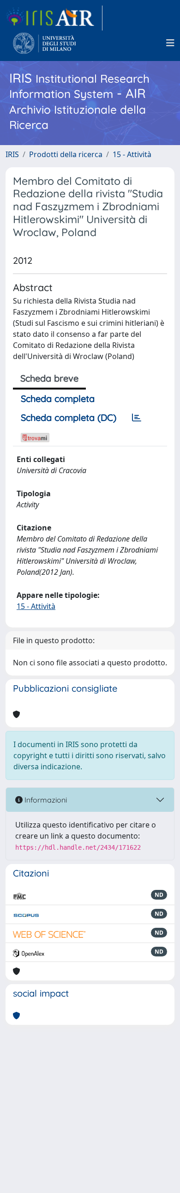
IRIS (12, 154)
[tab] (136, 417)
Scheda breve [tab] (49, 378)
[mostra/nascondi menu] (170, 43)
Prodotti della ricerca (65, 154)
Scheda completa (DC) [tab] (68, 417)
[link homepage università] (45, 42)
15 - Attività (132, 154)
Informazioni (45, 799)
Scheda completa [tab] (58, 398)
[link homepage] (54, 18)
